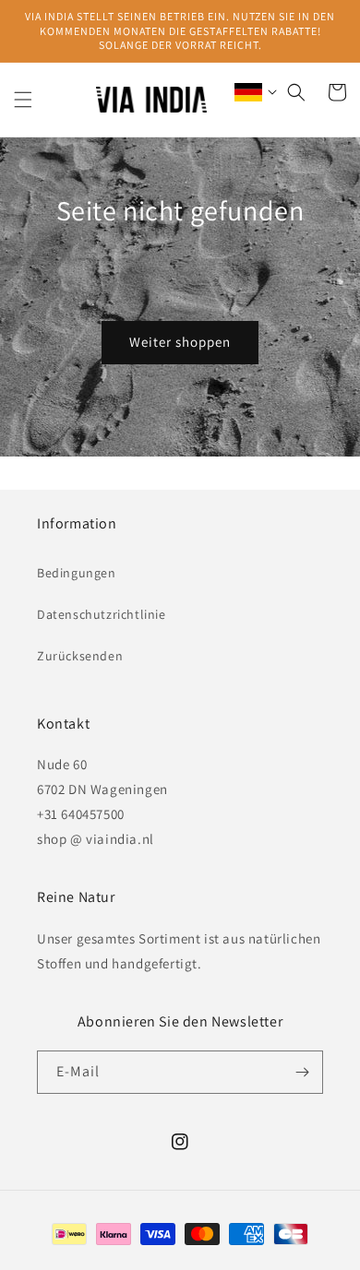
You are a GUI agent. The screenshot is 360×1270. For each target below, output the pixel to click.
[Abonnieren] (302, 1072)
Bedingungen (76, 572)
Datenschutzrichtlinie (101, 614)
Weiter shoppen (180, 341)
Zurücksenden (80, 655)
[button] (23, 99)
